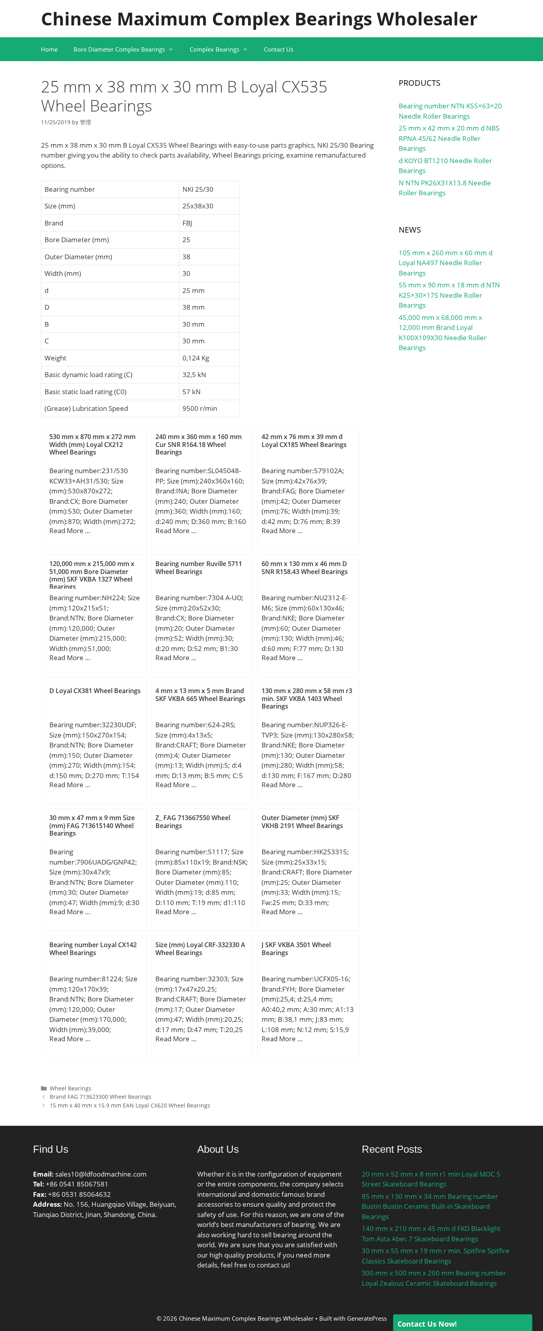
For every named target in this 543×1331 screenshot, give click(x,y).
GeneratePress (367, 1318)
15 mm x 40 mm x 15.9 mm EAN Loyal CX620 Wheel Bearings (130, 1105)
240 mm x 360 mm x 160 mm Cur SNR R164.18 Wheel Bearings (198, 444)
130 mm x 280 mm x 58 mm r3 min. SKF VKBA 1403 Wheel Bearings (307, 698)
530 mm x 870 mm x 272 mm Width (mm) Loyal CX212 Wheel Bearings (92, 444)
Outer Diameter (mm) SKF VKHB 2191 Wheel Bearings (302, 821)
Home (49, 49)
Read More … (69, 530)
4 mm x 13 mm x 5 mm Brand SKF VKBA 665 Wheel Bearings (200, 694)
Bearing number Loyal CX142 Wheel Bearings (93, 948)
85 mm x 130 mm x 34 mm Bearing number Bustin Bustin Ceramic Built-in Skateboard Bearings (430, 1206)
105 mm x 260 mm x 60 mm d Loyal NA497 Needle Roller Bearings (446, 262)
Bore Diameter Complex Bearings (119, 49)
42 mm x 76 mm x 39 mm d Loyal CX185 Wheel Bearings (304, 440)
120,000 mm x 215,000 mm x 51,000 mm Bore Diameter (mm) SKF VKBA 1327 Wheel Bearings (91, 575)
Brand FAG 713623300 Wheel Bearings (100, 1096)
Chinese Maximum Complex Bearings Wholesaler (259, 18)
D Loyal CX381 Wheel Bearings (95, 690)
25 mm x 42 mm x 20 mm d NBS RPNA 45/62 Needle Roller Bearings (449, 138)
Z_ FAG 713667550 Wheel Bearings (192, 821)
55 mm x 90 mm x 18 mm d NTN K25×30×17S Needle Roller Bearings (449, 295)
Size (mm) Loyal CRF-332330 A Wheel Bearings (200, 948)
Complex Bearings (214, 49)
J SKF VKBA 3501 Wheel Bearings (296, 948)
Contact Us (278, 49)
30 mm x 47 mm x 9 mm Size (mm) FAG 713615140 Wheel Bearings (92, 825)
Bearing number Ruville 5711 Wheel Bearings (198, 567)
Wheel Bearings (70, 1088)
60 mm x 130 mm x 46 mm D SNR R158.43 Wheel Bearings (305, 567)
